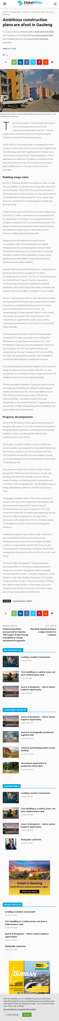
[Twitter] (33, 62)
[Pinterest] (39, 62)
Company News (15, 12)
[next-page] (9, 701)
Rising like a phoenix (31, 839)
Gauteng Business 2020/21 (22, 601)
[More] (52, 62)
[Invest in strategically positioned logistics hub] (11, 736)
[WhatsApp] (14, 62)
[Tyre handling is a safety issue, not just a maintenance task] (11, 676)
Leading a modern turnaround (35, 657)
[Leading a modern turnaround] (11, 661)
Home (5, 12)
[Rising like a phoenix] (11, 844)
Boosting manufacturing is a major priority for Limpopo (43, 632)
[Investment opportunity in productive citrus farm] (11, 767)
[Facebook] (27, 62)
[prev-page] (4, 701)
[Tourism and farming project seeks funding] (11, 752)
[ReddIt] (45, 62)
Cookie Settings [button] (12, 1015)
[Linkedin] (20, 62)
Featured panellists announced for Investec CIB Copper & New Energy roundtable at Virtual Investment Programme (15, 635)
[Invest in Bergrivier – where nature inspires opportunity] (11, 691)
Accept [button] (27, 1015)
